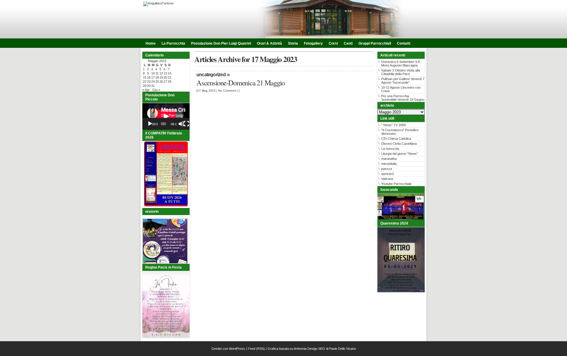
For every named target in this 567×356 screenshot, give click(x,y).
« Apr (146, 90)
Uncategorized (211, 74)
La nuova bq (390, 148)
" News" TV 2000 (393, 125)
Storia (293, 43)
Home (151, 43)
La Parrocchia (173, 43)
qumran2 (387, 173)
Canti (348, 43)
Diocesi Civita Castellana (399, 143)
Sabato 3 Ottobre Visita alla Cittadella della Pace (400, 72)
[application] (166, 116)
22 (144, 81)
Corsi (333, 43)
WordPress (237, 348)
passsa (386, 168)
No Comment (227, 90)
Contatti (403, 43)
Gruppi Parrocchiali (375, 43)
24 (153, 81)
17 (153, 77)
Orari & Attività (269, 43)
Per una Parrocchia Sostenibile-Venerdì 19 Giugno (402, 97)
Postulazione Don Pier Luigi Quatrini (221, 43)
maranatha (389, 158)
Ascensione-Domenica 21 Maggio (240, 82)
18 (157, 77)
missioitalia (389, 163)
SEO (321, 348)
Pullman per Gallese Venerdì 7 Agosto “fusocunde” (402, 80)
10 (153, 73)
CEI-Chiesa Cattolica (396, 138)
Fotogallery (313, 43)
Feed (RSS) (256, 348)
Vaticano (387, 179)
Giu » (156, 90)
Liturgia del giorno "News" (399, 153)
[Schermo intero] (186, 124)
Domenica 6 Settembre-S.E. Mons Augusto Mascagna (401, 63)
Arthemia (300, 348)
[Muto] (181, 124)
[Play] (150, 124)
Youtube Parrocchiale (396, 184)
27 (165, 81)
